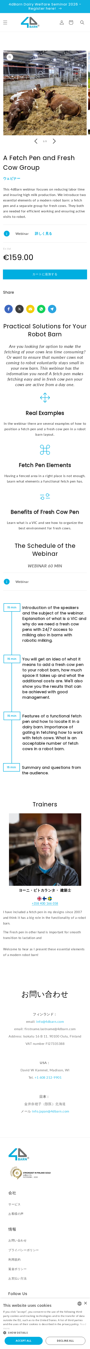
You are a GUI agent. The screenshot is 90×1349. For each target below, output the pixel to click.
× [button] (85, 1303)
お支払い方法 (17, 1278)
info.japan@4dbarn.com (50, 1111)
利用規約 (14, 1259)
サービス (14, 1204)
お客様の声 (16, 1213)
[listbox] (79, 1304)
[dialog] (45, 1323)
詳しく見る (43, 233)
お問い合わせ (17, 1240)
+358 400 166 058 (45, 903)
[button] (5, 22)
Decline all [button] (65, 1340)
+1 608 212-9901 (48, 1077)
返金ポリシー (17, 1269)
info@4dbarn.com (50, 1021)
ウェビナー (11, 178)
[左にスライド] (35, 141)
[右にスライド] (54, 141)
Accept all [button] (23, 1340)
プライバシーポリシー (23, 1250)
